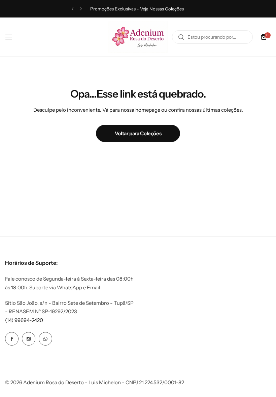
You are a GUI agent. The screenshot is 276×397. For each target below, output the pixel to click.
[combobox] (212, 37)
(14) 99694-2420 (24, 320)
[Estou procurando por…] (181, 37)
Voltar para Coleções (138, 133)
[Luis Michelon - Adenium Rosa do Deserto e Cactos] (138, 37)
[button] (72, 9)
